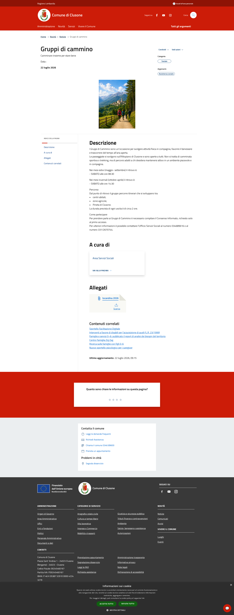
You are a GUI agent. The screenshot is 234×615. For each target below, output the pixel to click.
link (143, 598)
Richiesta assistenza (86, 572)
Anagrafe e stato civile (87, 513)
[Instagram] (169, 15)
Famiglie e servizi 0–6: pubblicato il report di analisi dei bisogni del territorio (127, 336)
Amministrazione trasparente (131, 557)
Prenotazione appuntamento (90, 557)
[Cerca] (193, 15)
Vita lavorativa (84, 523)
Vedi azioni (176, 49)
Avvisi (160, 523)
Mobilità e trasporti (86, 533)
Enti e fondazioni (45, 528)
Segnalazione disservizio (88, 562)
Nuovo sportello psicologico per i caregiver (110, 347)
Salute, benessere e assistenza (132, 528)
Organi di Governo (45, 513)
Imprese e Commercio (87, 528)
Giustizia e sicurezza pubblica (131, 513)
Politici (40, 533)
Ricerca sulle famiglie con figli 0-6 (106, 344)
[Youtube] (162, 15)
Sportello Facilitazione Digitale (104, 329)
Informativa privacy (126, 562)
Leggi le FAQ (83, 567)
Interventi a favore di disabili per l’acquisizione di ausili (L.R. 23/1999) (124, 332)
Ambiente (122, 523)
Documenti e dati (45, 543)
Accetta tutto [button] (106, 604)
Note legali (122, 567)
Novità (53, 36)
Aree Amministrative (47, 518)
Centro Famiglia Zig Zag (101, 340)
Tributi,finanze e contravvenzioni (133, 518)
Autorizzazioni (124, 533)
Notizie (62, 36)
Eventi (161, 541)
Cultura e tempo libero (87, 518)
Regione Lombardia (46, 3)
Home (43, 36)
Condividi (162, 49)
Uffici (39, 523)
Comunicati (163, 518)
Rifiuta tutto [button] (127, 604)
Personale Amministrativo (49, 538)
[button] (116, 610)
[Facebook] (155, 15)
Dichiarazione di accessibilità (131, 572)
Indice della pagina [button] (51, 138)
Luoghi (161, 537)
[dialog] (117, 598)
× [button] (231, 585)
